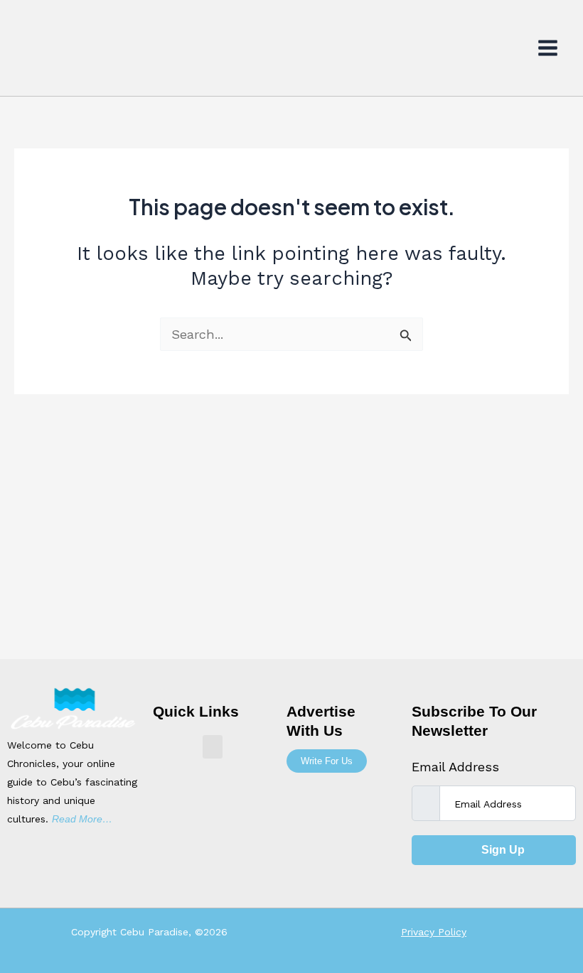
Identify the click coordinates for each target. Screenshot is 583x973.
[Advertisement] (291, 552)
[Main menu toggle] (548, 48)
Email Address (455, 766)
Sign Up (501, 850)
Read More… (82, 819)
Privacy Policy (433, 931)
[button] (213, 747)
